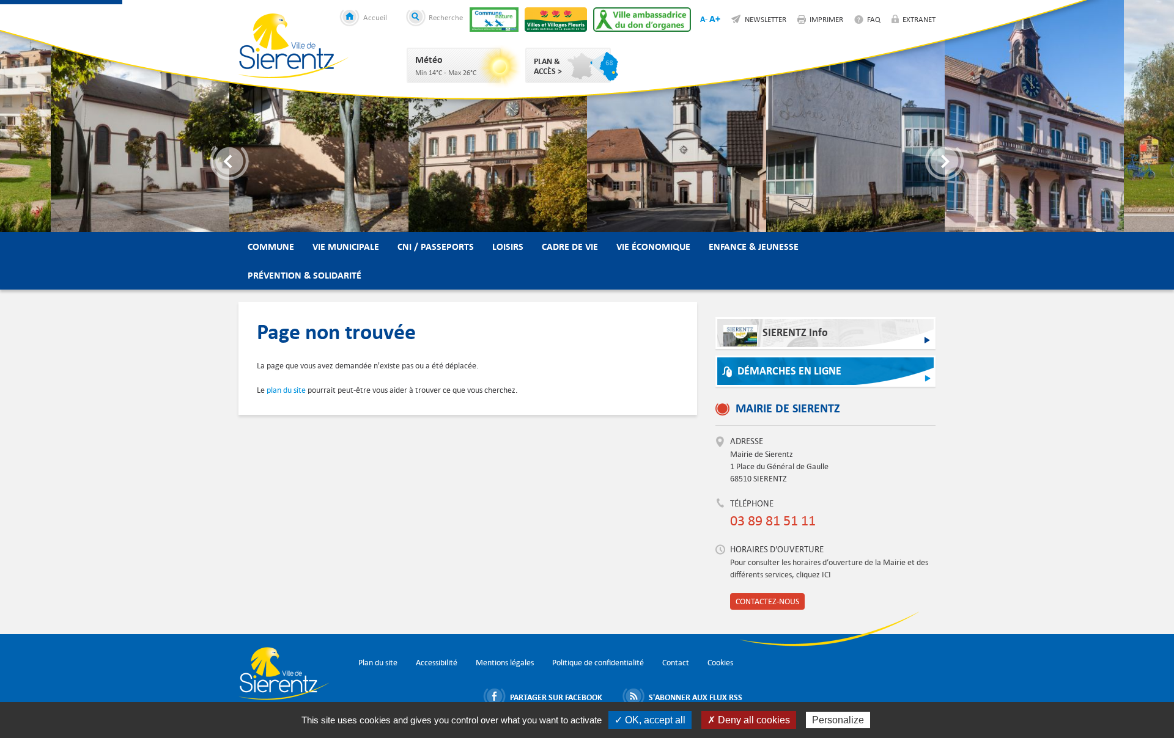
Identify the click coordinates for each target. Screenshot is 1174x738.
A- (703, 18)
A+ (714, 18)
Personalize (838, 720)
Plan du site (377, 662)
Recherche (446, 17)
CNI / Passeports (435, 246)
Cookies (720, 662)
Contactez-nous (767, 601)
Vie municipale (345, 246)
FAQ (873, 19)
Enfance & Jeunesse (754, 246)
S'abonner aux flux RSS (695, 697)
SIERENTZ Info (795, 333)
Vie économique (653, 246)
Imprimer (826, 19)
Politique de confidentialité (598, 662)
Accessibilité (436, 662)
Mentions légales (505, 662)
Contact (675, 662)
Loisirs (507, 246)
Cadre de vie (570, 246)
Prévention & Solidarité (304, 275)
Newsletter (765, 19)
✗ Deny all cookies (748, 720)
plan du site (286, 390)
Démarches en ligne (789, 371)
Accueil (375, 17)
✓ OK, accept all (650, 720)
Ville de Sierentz (293, 45)
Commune (271, 246)
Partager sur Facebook (556, 697)
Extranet (919, 19)
